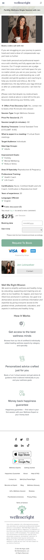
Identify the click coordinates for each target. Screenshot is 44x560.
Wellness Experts (15, 468)
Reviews (32, 491)
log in (12, 210)
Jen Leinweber (25, 265)
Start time (5, 228)
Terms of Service (22, 503)
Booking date (7, 223)
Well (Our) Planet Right (27, 479)
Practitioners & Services (16, 497)
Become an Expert (11, 485)
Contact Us (12, 479)
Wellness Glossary (33, 485)
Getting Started (29, 468)
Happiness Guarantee (12, 473)
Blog (22, 485)
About (25, 473)
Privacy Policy (31, 497)
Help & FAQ (35, 473)
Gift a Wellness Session (17, 491)
